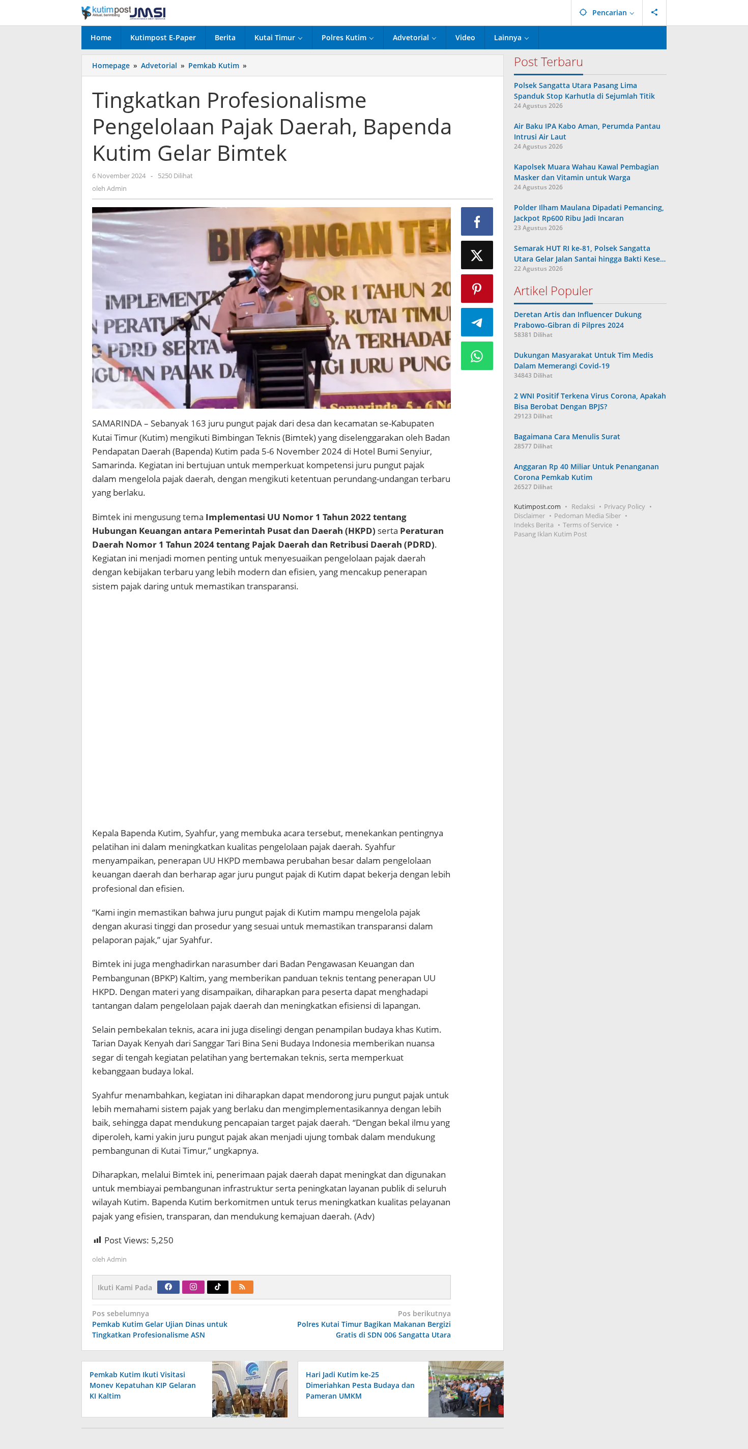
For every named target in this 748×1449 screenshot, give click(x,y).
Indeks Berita (534, 524)
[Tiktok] (217, 1287)
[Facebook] (168, 1287)
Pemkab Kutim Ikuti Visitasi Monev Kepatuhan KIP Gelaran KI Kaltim (143, 1385)
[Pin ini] (477, 288)
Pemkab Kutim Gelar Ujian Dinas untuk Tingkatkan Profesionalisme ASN (159, 1324)
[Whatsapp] (477, 356)
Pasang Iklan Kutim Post (550, 533)
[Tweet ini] (477, 255)
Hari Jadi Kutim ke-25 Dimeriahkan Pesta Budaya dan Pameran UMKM (360, 1385)
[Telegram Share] (477, 322)
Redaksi (583, 506)
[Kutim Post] (123, 12)
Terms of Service (587, 524)
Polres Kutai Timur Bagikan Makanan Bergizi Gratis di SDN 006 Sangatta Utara (373, 1324)
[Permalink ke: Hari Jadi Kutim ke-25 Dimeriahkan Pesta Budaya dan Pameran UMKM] (463, 1388)
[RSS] (242, 1287)
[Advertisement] (271, 710)
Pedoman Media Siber (587, 515)
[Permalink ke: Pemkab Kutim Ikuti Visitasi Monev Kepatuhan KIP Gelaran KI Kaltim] (247, 1388)
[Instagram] (193, 1287)
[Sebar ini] (477, 221)
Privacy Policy (624, 506)
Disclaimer (529, 515)
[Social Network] (655, 12)
